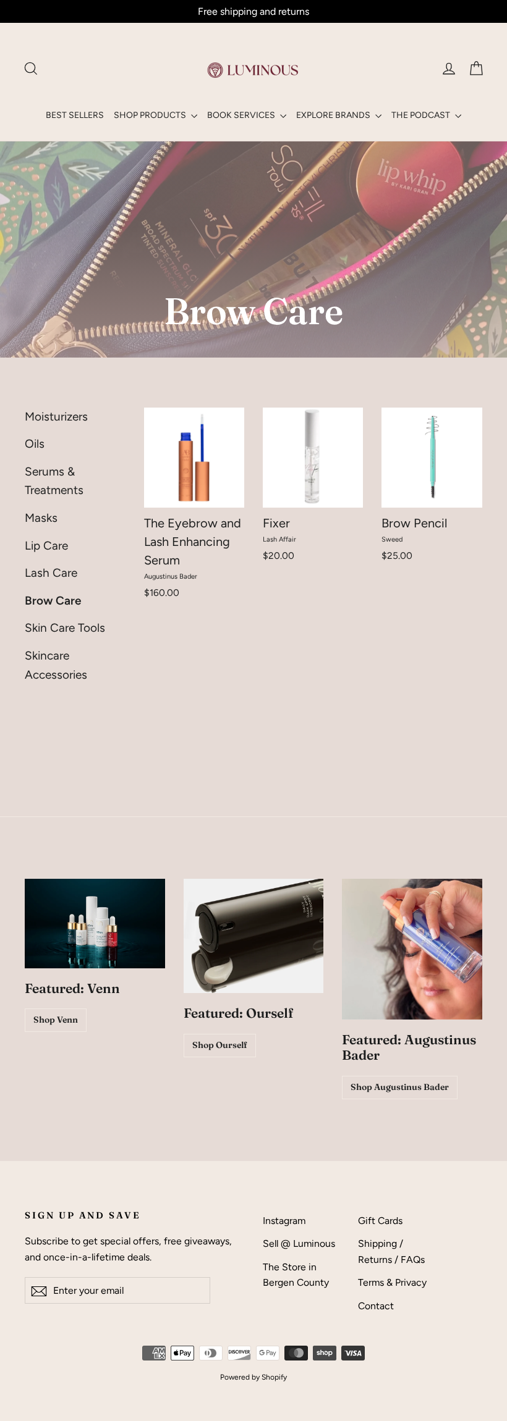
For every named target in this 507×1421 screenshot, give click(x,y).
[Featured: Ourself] (254, 936)
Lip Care (46, 546)
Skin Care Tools (65, 628)
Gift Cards (380, 1220)
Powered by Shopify (253, 1377)
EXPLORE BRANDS (334, 115)
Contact (376, 1306)
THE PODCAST (421, 115)
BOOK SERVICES (242, 115)
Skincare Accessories (56, 664)
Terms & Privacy (392, 1282)
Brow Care (53, 600)
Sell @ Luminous (299, 1243)
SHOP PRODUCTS (151, 115)
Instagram (284, 1220)
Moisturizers (56, 416)
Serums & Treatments (54, 480)
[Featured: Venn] (95, 923)
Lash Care (51, 573)
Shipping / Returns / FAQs (391, 1251)
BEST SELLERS (75, 115)
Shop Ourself (219, 1044)
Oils (35, 444)
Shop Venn (55, 1019)
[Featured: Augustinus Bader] (412, 949)
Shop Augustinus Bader (400, 1086)
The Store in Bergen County (296, 1274)
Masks (41, 518)
